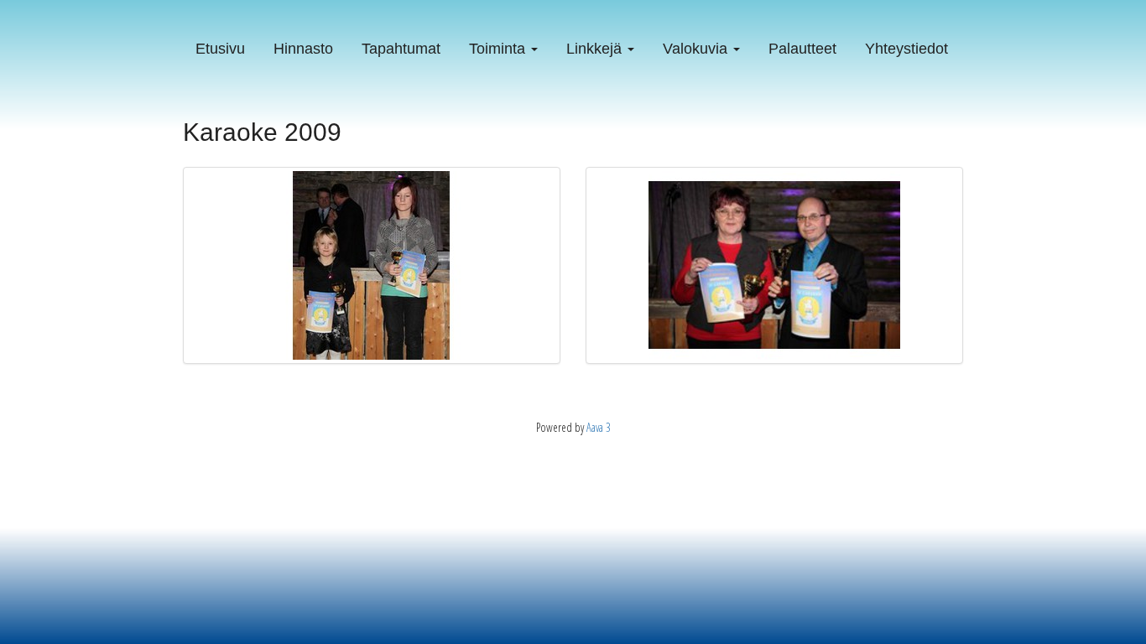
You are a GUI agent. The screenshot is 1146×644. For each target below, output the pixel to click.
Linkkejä (596, 48)
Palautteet (802, 48)
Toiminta (499, 48)
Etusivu (220, 48)
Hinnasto (303, 48)
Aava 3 (598, 427)
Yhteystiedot (906, 48)
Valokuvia (697, 48)
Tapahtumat (401, 48)
